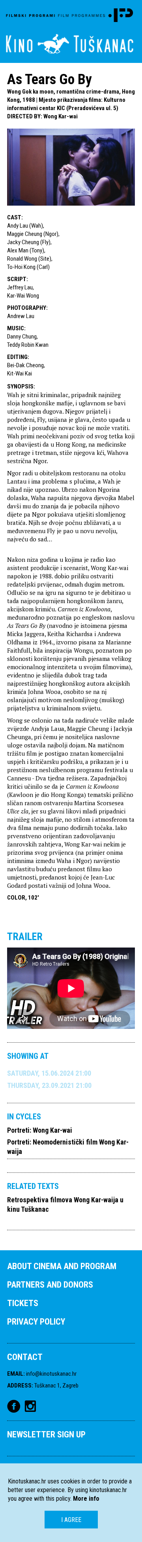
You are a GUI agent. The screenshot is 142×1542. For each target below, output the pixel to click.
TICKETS (22, 1303)
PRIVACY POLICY (36, 1322)
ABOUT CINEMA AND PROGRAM (61, 1266)
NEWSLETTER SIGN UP (46, 1434)
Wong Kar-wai (60, 116)
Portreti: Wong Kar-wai (39, 1130)
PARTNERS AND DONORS (50, 1285)
